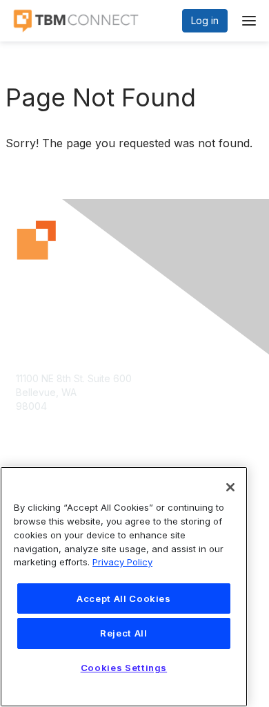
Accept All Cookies (124, 598)
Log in (205, 20)
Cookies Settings (124, 667)
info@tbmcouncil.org (63, 433)
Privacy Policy (122, 561)
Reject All (124, 633)
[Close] (230, 487)
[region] (124, 586)
